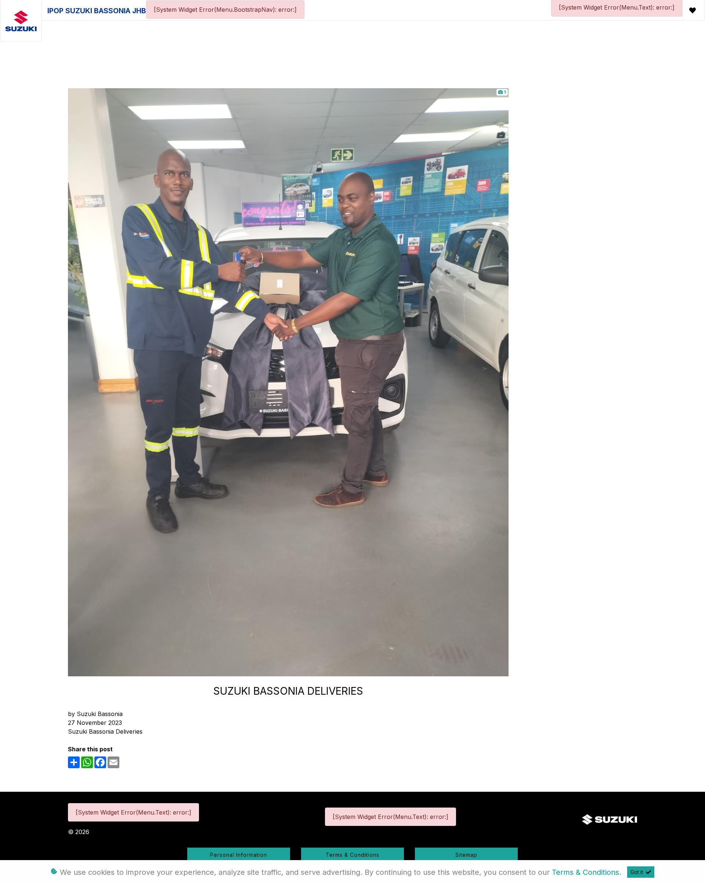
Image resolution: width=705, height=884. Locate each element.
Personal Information (238, 855)
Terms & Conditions (352, 855)
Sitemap (466, 855)
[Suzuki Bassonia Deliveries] (288, 381)
